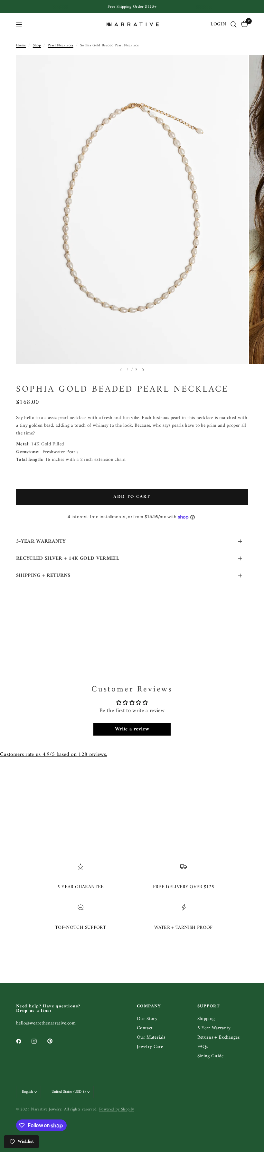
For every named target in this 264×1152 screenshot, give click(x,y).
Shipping (206, 1018)
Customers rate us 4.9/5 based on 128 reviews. (53, 754)
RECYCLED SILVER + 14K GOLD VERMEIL (67, 558)
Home (21, 46)
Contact (145, 1028)
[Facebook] (23, 1041)
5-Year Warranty (214, 1028)
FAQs (202, 1047)
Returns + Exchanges (218, 1037)
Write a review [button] (132, 729)
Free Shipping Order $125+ (132, 6)
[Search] (233, 24)
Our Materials (151, 1037)
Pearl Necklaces (60, 46)
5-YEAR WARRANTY (41, 541)
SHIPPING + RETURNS (43, 575)
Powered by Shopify (116, 1109)
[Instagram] (39, 1041)
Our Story (147, 1018)
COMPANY (149, 1006)
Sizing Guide (210, 1056)
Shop (37, 46)
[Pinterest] (54, 1041)
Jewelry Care (150, 1047)
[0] (243, 24)
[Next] (143, 369)
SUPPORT (208, 1006)
